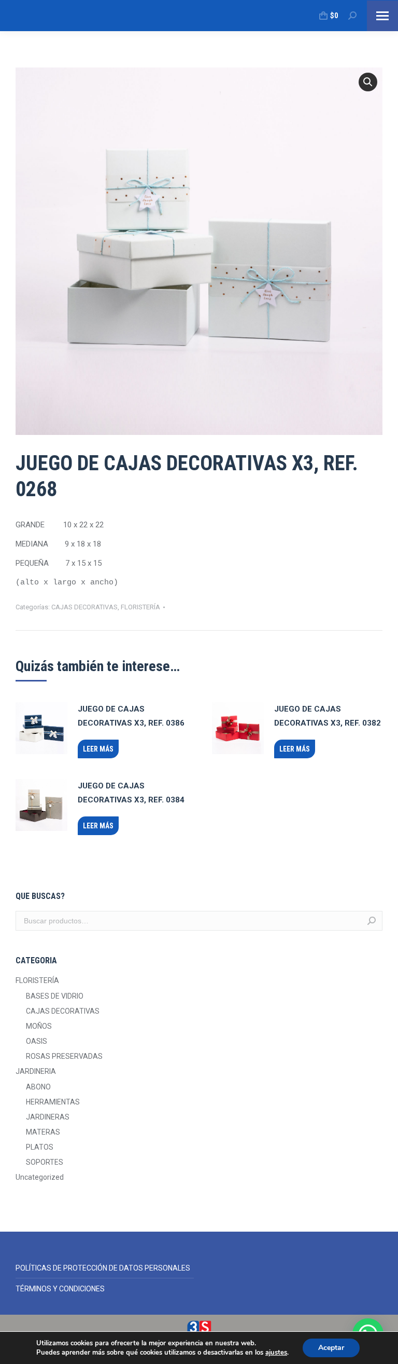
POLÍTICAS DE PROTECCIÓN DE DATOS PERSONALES (103, 1268)
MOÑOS (39, 1026)
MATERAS (43, 1132)
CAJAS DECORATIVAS (84, 607)
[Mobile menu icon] (382, 16)
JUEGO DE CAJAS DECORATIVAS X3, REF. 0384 (131, 792)
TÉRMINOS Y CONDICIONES (60, 1289)
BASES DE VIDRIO (54, 996)
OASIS (36, 1041)
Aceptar (331, 1348)
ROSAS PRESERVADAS (64, 1056)
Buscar (371, 921)
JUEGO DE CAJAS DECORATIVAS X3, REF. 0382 (327, 716)
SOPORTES (44, 1162)
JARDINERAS (47, 1117)
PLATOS (39, 1147)
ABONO (38, 1087)
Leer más (98, 749)
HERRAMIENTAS (53, 1102)
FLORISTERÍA (140, 607)
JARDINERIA (36, 1071)
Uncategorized (40, 1177)
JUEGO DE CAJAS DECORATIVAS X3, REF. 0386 (131, 716)
